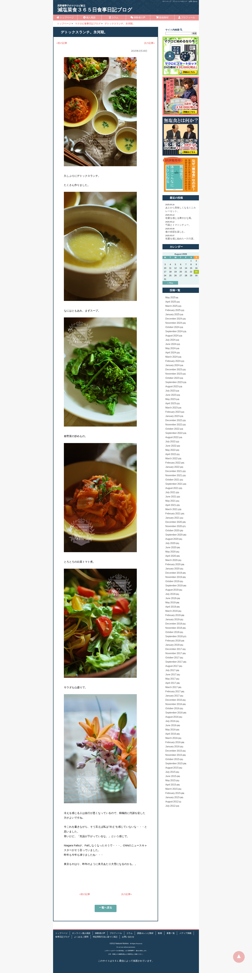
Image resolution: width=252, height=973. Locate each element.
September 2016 (174, 712)
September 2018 (174, 636)
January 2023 (172, 416)
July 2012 (170, 806)
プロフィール (187, 17)
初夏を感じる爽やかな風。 (179, 218)
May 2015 (170, 780)
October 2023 (172, 378)
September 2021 (174, 484)
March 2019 (171, 611)
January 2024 (172, 365)
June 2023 (170, 395)
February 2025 (173, 310)
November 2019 (173, 577)
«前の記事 (61, 43)
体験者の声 (139, 17)
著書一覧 (171, 933)
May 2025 (170, 297)
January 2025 (172, 314)
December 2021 (173, 471)
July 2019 (170, 594)
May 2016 (170, 729)
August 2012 (171, 801)
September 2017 (174, 662)
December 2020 (173, 522)
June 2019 (170, 598)
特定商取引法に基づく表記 (105, 937)
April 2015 (170, 784)
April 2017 (170, 683)
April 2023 (170, 403)
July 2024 (170, 340)
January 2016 (172, 746)
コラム (114, 17)
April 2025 (170, 301)
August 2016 (171, 717)
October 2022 (172, 429)
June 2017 (170, 674)
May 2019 (170, 602)
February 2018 (173, 640)
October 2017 (172, 657)
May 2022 (170, 450)
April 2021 (170, 505)
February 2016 (173, 742)
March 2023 (171, 407)
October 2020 (172, 530)
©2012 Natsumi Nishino (119, 943)
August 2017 (171, 666)
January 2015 (172, 797)
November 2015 (173, 755)
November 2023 (173, 373)
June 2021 (170, 496)
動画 (160, 933)
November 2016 (173, 704)
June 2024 (170, 344)
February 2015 (173, 793)
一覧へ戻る (105, 907)
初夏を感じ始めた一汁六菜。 (180, 238)
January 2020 (172, 568)
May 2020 (170, 551)
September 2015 (174, 763)
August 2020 (171, 539)
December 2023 (173, 369)
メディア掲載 (185, 933)
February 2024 (173, 361)
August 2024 (171, 335)
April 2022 (170, 454)
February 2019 (173, 615)
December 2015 (173, 751)
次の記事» (149, 43)
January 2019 (172, 619)
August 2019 (171, 590)
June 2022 (170, 446)
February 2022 (173, 462)
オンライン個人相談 (81, 933)
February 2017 (173, 691)
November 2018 (173, 628)
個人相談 (91, 17)
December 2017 (173, 649)
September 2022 (174, 433)
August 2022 (171, 437)
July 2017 (170, 670)
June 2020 (170, 547)
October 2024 (172, 327)
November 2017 (173, 653)
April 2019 (170, 606)
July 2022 (170, 441)
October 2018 (172, 632)
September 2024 (174, 331)
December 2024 (173, 318)
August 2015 (171, 767)
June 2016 (170, 725)
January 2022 (172, 467)
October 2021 (172, 479)
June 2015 (170, 776)
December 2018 (173, 623)
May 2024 (170, 348)
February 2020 (173, 564)
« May (170, 283)
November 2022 (173, 424)
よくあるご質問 (81, 937)
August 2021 (171, 488)
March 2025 (171, 306)
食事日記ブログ (62, 937)
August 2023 (171, 386)
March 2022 (171, 458)
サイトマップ (166, 1)
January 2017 (172, 695)
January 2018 (172, 645)
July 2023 (170, 390)
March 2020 (171, 560)
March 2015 (171, 789)
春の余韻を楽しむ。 (175, 232)
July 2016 (170, 721)
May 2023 (170, 399)
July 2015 (170, 772)
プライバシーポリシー (180, 1)
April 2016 (170, 734)
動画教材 (164, 17)
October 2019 (172, 581)
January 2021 (172, 518)
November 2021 (173, 475)
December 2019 (173, 573)
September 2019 (174, 585)
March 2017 (171, 687)
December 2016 (173, 700)
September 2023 (174, 382)
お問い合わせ (193, 1)
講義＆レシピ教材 (145, 933)
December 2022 (173, 420)
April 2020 (170, 556)
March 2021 (171, 509)
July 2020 (170, 543)
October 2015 (172, 759)
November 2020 (173, 526)
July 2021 (170, 492)
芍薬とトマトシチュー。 (178, 225)
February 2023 (173, 412)
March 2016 (171, 738)
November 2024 (173, 323)
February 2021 (173, 513)
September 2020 (174, 534)
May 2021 (170, 501)
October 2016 (172, 708)
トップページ (66, 17)
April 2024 (170, 352)
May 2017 (170, 678)
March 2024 (171, 357)
